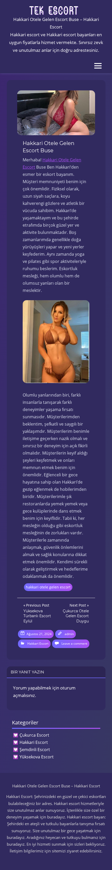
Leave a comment (74, 643)
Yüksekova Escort (37, 757)
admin (69, 634)
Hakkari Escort (37, 643)
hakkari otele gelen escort (48, 587)
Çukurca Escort (34, 735)
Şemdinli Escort (35, 749)
